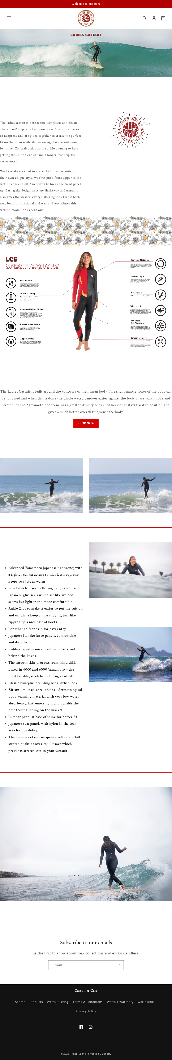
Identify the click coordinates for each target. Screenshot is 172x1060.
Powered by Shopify (99, 1053)
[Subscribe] (119, 965)
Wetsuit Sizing (58, 1002)
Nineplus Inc (78, 1053)
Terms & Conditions (88, 1002)
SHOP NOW (86, 423)
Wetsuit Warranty (120, 1002)
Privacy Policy (86, 1011)
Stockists (36, 1002)
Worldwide (146, 1002)
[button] (8, 18)
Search (20, 1002)
